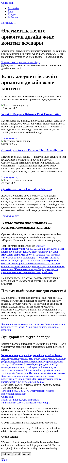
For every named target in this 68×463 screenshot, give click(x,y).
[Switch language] (2, 458)
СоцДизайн (7, 2)
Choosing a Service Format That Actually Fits (32, 150)
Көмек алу (7, 22)
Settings (7, 454)
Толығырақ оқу (10, 138)
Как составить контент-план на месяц (22, 324)
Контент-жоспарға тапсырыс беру (20, 62)
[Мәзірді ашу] (15, 23)
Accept (26, 454)
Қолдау (12, 14)
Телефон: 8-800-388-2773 (15, 390)
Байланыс (13, 17)
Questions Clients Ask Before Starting (26, 189)
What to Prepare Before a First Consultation (31, 114)
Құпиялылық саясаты (13, 402)
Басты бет (13, 8)
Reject (17, 454)
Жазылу (40, 245)
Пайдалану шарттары (38, 402)
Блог (10, 11)
